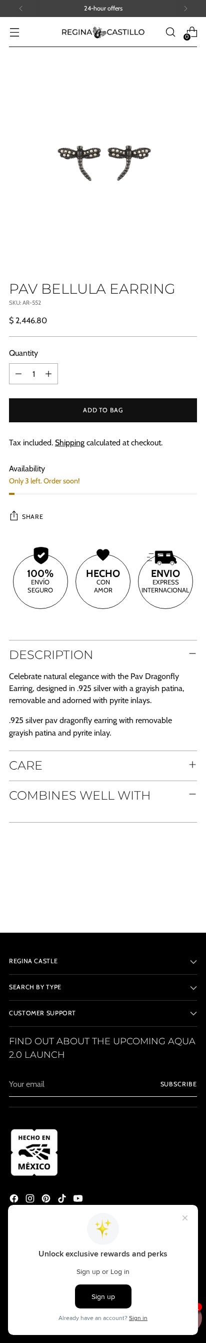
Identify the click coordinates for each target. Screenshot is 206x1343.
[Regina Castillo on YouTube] (79, 1199)
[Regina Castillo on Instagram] (31, 1199)
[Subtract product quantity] (19, 374)
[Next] (185, 8)
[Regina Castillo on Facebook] (15, 1199)
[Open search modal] (170, 32)
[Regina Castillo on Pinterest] (47, 1199)
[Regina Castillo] (103, 32)
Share (32, 516)
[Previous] (21, 8)
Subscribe (179, 1084)
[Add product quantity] (49, 374)
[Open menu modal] (14, 32)
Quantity (23, 353)
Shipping (69, 442)
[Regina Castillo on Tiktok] (63, 1199)
